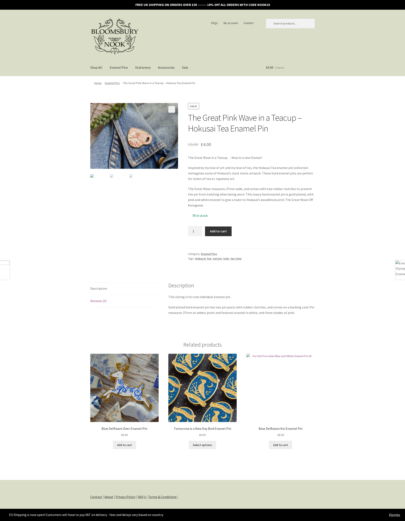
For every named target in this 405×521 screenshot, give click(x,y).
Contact (249, 23)
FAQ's (142, 497)
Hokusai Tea (203, 258)
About (108, 497)
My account (231, 23)
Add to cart (218, 231)
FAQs (214, 23)
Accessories (166, 67)
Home (98, 83)
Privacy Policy (125, 497)
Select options (202, 445)
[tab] (124, 289)
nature (217, 258)
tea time (236, 258)
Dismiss (394, 515)
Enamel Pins (119, 67)
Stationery (143, 67)
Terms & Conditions (162, 497)
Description (98, 288)
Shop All (96, 67)
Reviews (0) (98, 301)
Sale (185, 67)
